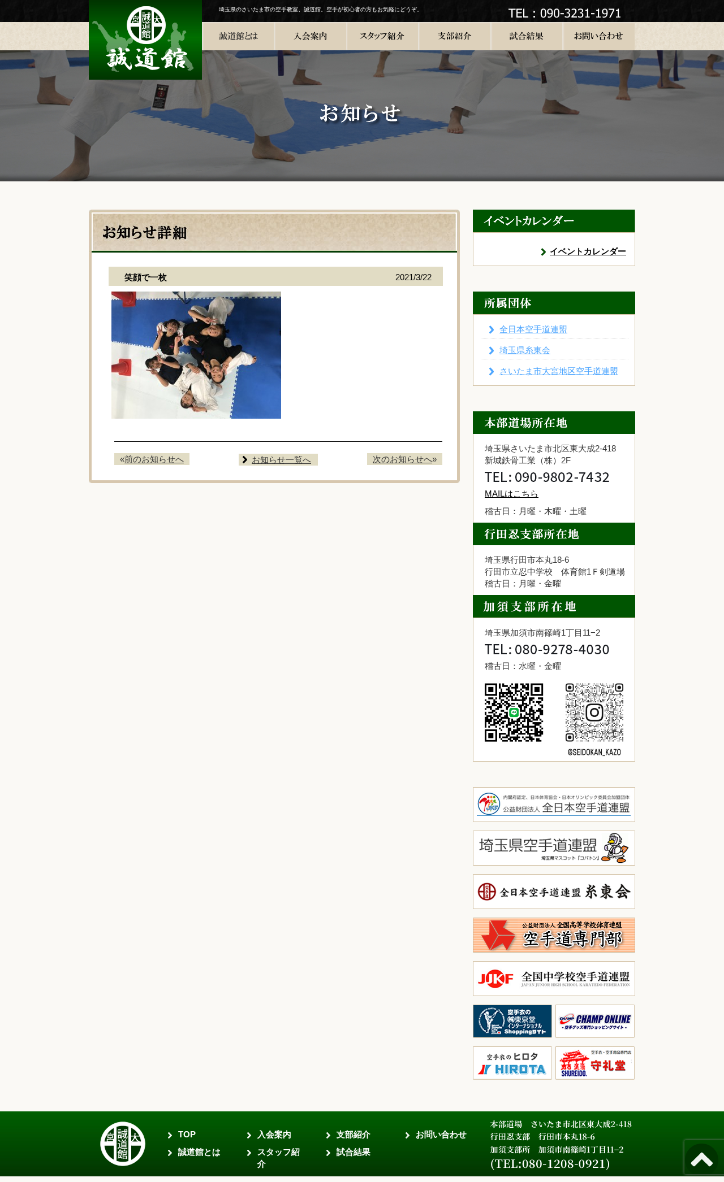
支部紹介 (353, 1134)
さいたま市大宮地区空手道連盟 (558, 371)
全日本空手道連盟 (533, 329)
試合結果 (353, 1152)
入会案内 (274, 1134)
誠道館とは (199, 1152)
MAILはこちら (511, 493)
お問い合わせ (441, 1134)
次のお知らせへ (402, 459)
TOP (187, 1134)
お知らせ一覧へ (281, 459)
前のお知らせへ (154, 459)
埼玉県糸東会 (524, 350)
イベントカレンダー (588, 251)
